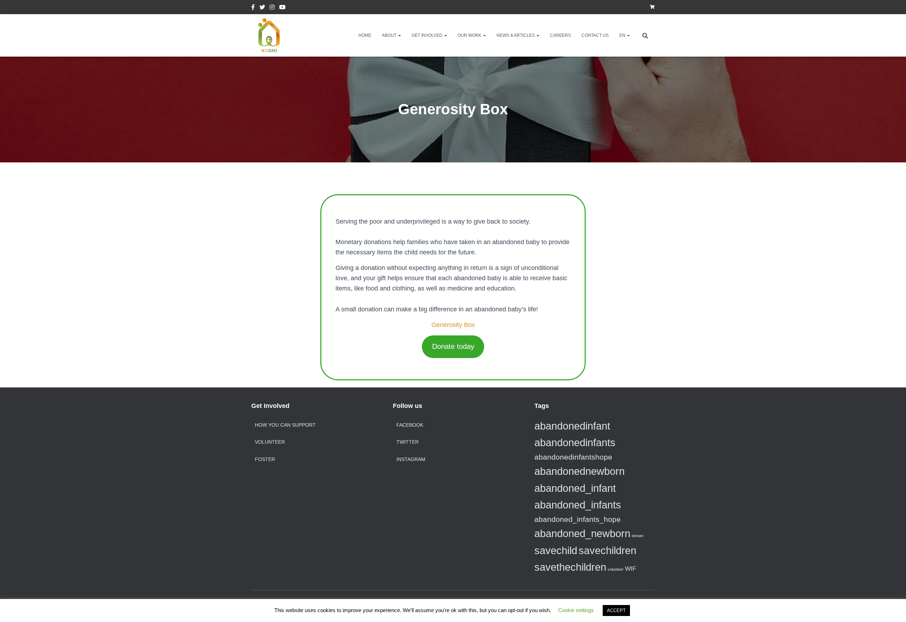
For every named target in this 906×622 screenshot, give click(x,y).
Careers (560, 35)
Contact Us (595, 35)
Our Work (470, 35)
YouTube (282, 8)
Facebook (253, 8)
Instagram (272, 8)
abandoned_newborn (582, 533)
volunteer (616, 569)
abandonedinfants (574, 442)
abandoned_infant (575, 488)
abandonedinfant (572, 426)
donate (637, 536)
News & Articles (516, 35)
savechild (555, 550)
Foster (265, 459)
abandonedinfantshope (573, 457)
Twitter (262, 8)
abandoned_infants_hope (577, 519)
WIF (630, 568)
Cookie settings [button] (576, 610)
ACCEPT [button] (616, 610)
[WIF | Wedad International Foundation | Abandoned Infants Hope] (269, 35)
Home (365, 35)
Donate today (453, 346)
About (389, 35)
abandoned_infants (577, 505)
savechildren (607, 550)
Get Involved (427, 35)
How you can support (285, 425)
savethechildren (570, 567)
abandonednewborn (579, 471)
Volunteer (270, 442)
